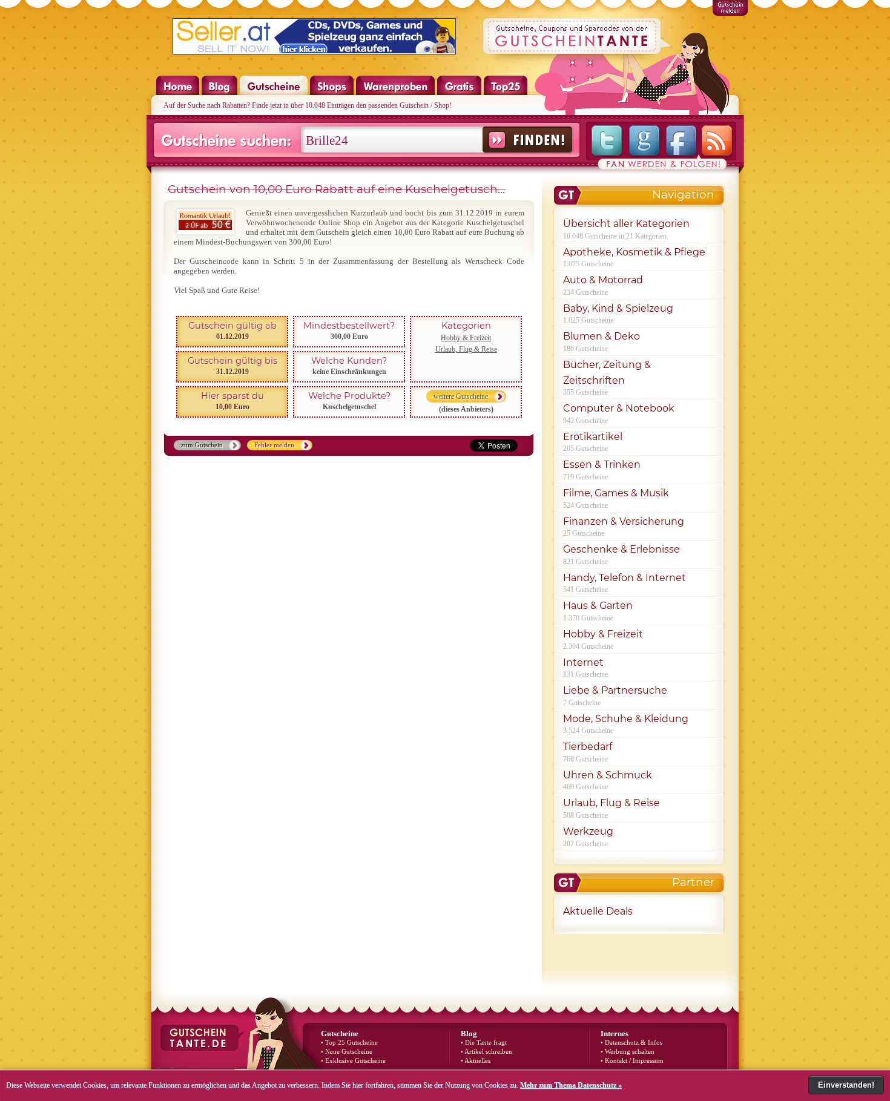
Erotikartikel (592, 436)
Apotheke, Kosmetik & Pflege (634, 252)
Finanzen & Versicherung (623, 521)
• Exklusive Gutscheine (353, 1060)
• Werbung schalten (627, 1051)
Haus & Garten (598, 605)
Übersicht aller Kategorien (626, 223)
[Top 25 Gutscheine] (506, 92)
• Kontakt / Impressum (632, 1060)
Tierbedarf (587, 746)
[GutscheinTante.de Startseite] (171, 92)
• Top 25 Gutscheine (349, 1042)
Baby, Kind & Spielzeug (618, 308)
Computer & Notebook (618, 408)
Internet (583, 662)
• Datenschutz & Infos (631, 1042)
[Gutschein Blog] (220, 92)
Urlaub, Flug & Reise (466, 349)
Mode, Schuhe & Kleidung (625, 719)
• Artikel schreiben (486, 1051)
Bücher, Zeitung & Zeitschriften (607, 372)
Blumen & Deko (601, 336)
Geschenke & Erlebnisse (621, 549)
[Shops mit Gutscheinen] (332, 92)
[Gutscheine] (274, 92)
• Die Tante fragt (484, 1042)
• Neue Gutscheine (346, 1051)
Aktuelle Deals (598, 911)
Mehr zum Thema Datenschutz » (571, 1085)
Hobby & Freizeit (466, 338)
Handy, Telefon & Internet (624, 577)
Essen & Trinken (602, 464)
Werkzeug (588, 831)
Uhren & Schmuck (607, 775)
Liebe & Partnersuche (615, 690)
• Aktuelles (475, 1060)
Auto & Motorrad (603, 280)
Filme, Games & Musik (616, 493)
